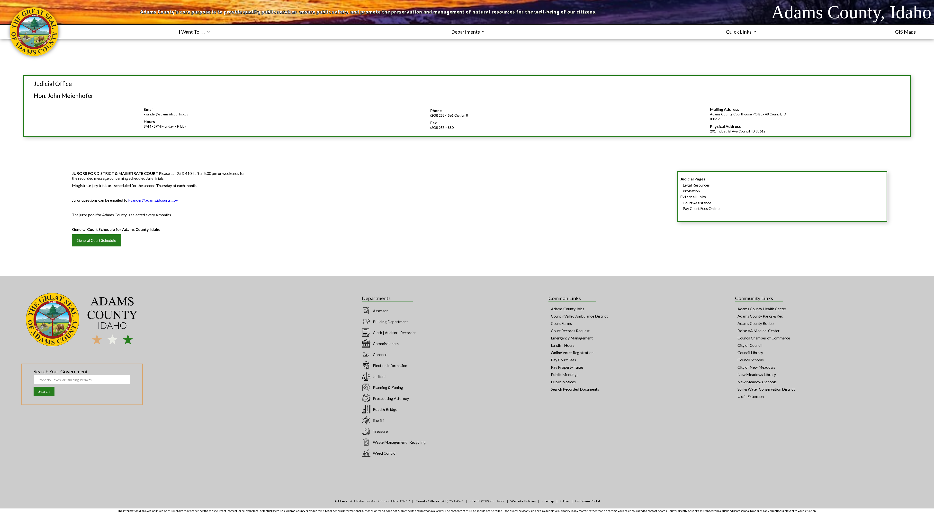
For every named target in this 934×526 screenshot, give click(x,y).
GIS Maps (905, 32)
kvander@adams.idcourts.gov (166, 114)
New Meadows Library (756, 374)
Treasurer (381, 431)
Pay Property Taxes (567, 367)
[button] (194, 31)
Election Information (390, 365)
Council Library (750, 352)
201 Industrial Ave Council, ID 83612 (737, 131)
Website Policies (523, 501)
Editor (564, 501)
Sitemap (548, 501)
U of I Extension (750, 396)
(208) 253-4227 (492, 501)
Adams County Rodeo (755, 323)
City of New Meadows (756, 367)
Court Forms (561, 323)
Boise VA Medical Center (758, 330)
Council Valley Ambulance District (579, 316)
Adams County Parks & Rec (760, 316)
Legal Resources (696, 185)
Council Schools (750, 359)
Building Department (390, 321)
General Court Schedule (96, 240)
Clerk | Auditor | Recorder (394, 332)
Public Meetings (564, 374)
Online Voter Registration (572, 352)
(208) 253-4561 (452, 501)
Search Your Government (61, 371)
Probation (691, 190)
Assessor (380, 310)
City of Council (749, 345)
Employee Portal (587, 501)
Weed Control (384, 453)
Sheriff (378, 420)
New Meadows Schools (757, 381)
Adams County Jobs (567, 308)
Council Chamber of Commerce (763, 338)
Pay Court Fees (563, 359)
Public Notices (563, 381)
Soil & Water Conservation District (766, 389)
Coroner (380, 354)
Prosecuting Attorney (391, 398)
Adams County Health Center (761, 308)
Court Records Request (570, 330)
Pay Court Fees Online (701, 208)
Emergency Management (572, 338)
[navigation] (34, 31)
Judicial (379, 376)
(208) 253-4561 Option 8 (449, 115)
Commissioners (386, 343)
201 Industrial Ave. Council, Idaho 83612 (380, 501)
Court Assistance (697, 202)
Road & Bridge (385, 409)
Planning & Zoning (388, 387)
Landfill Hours (563, 345)
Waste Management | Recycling (399, 442)
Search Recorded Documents (575, 389)
